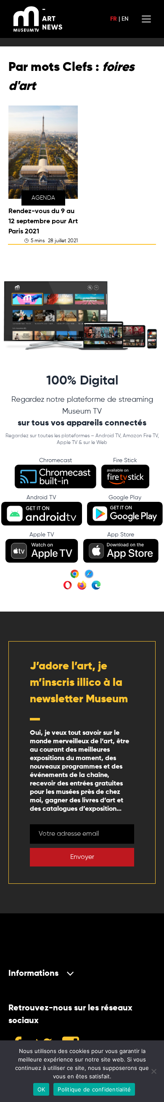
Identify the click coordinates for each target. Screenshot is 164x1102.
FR (113, 19)
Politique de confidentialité (94, 1089)
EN (125, 19)
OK (41, 1089)
